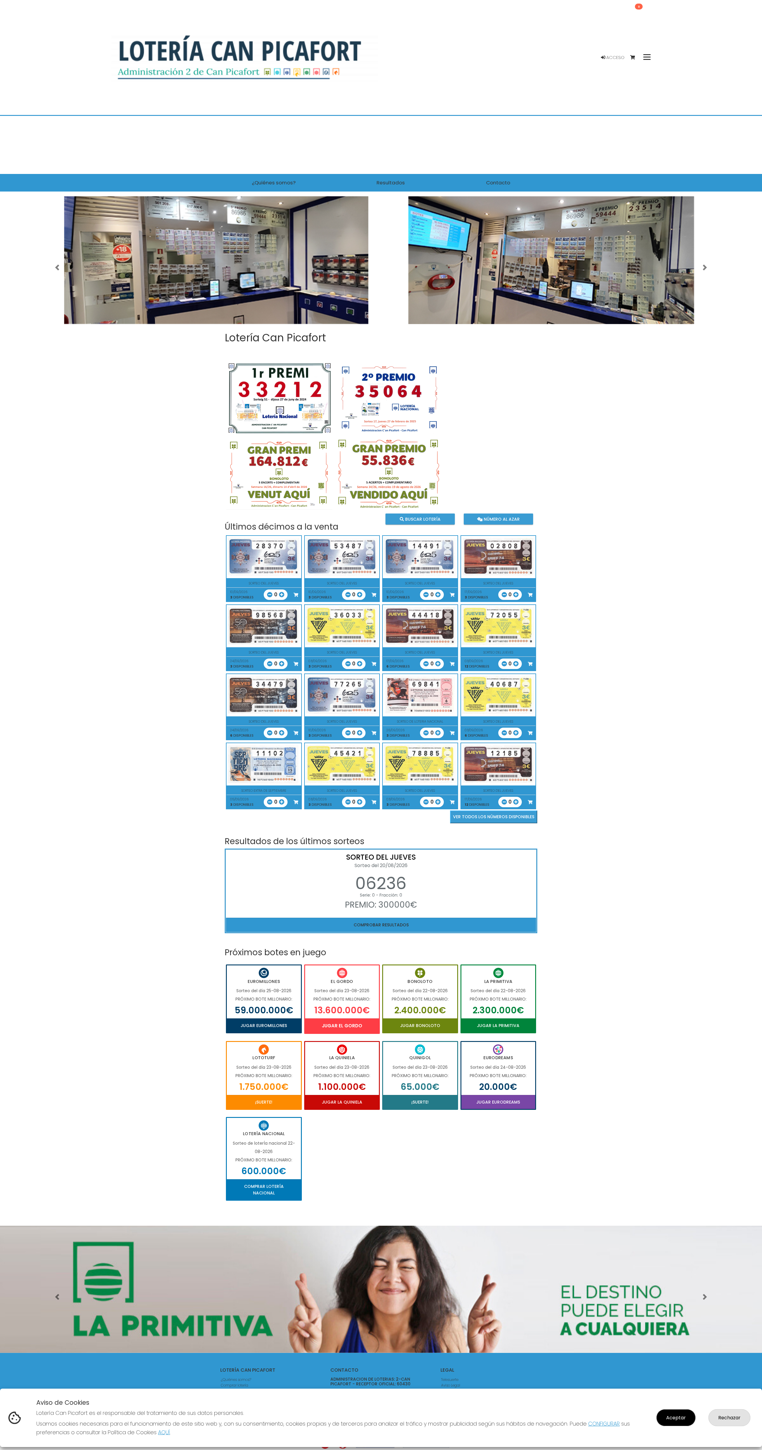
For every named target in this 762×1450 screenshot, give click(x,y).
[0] (635, 57)
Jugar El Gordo (342, 1026)
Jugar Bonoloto (420, 1026)
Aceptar (676, 1417)
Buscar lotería (422, 519)
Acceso (614, 57)
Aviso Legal (450, 1385)
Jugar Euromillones (264, 1026)
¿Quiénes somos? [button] (274, 182)
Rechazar (729, 1417)
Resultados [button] (391, 182)
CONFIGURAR (604, 1423)
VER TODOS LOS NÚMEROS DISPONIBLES (493, 817)
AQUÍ (164, 1432)
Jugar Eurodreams (498, 1102)
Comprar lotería (234, 1385)
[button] (57, 267)
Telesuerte (449, 1379)
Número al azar (500, 519)
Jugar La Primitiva (498, 1026)
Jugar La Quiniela (342, 1102)
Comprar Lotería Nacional (264, 1189)
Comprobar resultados (381, 925)
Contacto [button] (498, 182)
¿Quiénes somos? (236, 1379)
